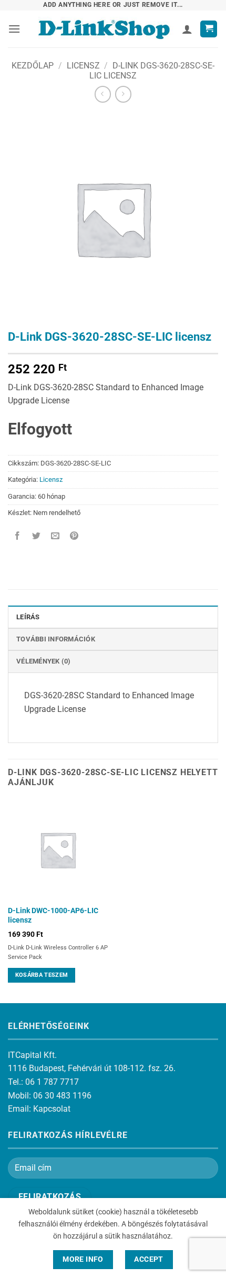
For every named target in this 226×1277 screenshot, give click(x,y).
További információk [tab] (55, 639)
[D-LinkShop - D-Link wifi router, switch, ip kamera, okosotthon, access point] (104, 29)
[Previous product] (123, 94)
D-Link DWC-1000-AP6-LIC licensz (53, 915)
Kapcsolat (51, 1109)
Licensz (83, 66)
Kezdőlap (33, 66)
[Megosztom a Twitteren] (36, 536)
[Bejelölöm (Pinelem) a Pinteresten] (74, 536)
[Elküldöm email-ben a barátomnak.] (55, 536)
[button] (14, 29)
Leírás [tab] (28, 617)
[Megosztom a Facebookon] (17, 536)
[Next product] (103, 94)
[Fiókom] (187, 29)
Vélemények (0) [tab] (43, 661)
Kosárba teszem (41, 975)
